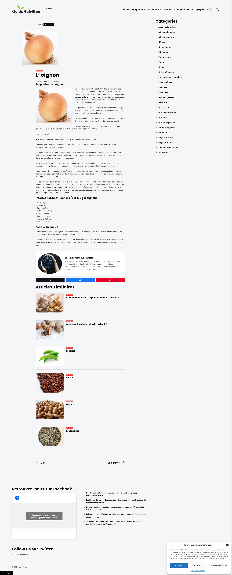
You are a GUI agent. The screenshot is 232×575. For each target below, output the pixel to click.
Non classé (163, 107)
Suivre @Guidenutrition (21, 555)
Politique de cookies (198, 571)
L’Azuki (70, 377)
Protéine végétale (166, 127)
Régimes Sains (183, 10)
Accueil (126, 10)
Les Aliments (153, 10)
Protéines (162, 132)
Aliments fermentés (167, 32)
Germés (162, 67)
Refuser (197, 565)
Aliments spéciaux (166, 37)
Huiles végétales (166, 72)
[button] (227, 545)
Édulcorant (163, 52)
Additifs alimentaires (168, 27)
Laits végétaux (165, 82)
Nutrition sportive (166, 122)
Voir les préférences (218, 565)
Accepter (178, 565)
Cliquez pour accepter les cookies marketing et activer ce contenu (44, 516)
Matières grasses (166, 97)
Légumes (39, 70)
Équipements (138, 10)
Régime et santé (165, 137)
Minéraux (162, 102)
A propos (200, 10)
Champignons (164, 47)
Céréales (162, 42)
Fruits (161, 62)
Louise (77, 261)
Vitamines (163, 152)
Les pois (70, 350)
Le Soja (70, 404)
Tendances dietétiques (169, 147)
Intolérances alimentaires (170, 77)
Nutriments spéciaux (168, 112)
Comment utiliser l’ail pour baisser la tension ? (92, 297)
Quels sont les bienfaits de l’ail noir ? (87, 324)
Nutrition (168, 10)
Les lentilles (72, 430)
